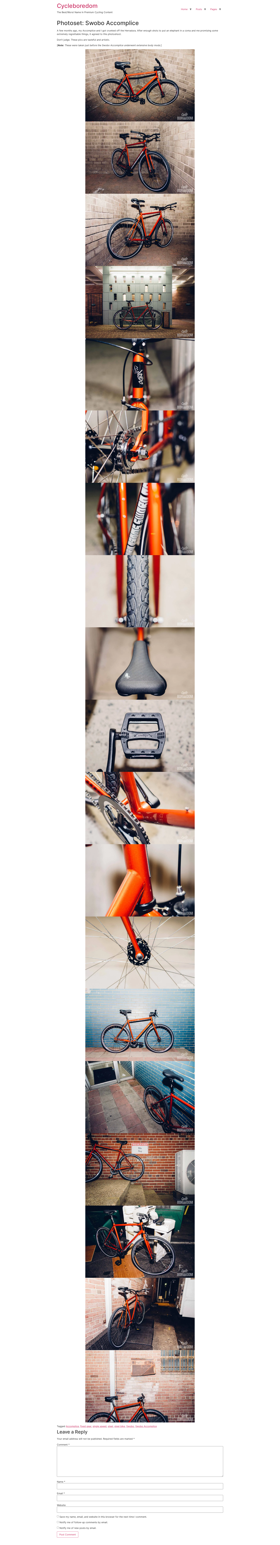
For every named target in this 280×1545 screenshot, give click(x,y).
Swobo (130, 1426)
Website (61, 1505)
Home (184, 9)
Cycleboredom (77, 5)
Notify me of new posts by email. (78, 1528)
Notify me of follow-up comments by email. (84, 1522)
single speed (99, 1426)
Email (61, 1493)
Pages (213, 9)
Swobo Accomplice (146, 1426)
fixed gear (85, 1426)
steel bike (119, 1426)
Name (61, 1482)
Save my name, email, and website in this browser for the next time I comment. (103, 1517)
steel (110, 1426)
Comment (63, 1444)
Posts (199, 9)
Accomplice (72, 1426)
